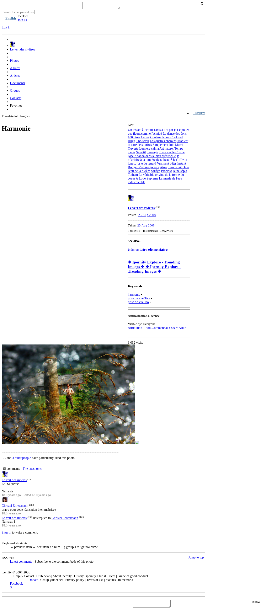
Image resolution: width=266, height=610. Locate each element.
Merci (179, 144)
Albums (15, 68)
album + (57, 547)
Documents (17, 83)
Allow (256, 602)
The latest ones (32, 468)
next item (41, 547)
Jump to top (196, 557)
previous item (21, 547)
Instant (181, 163)
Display (199, 113)
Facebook (16, 583)
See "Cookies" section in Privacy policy (28, 603)
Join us (22, 20)
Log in (6, 27)
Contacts (15, 98)
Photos (14, 60)
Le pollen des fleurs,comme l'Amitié (159, 131)
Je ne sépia (180, 171)
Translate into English (16, 116)
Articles (15, 75)
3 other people (21, 458)
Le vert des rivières (22, 49)
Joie (171, 144)
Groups (15, 90)
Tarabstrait (175, 167)
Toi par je (170, 130)
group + (70, 547)
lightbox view (87, 547)
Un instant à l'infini (140, 130)
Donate (33, 580)
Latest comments (21, 561)
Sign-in (6, 532)
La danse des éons (175, 133)
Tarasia (158, 130)
